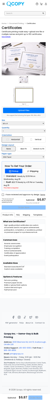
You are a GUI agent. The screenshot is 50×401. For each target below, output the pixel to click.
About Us (29, 323)
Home (4, 23)
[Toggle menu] (3, 3)
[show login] (46, 4)
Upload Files (23, 110)
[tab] (8, 215)
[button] (24, 58)
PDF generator (11, 323)
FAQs (21, 323)
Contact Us (40, 323)
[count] (41, 4)
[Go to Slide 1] (24, 80)
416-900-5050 (25, 348)
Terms (42, 194)
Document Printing (16, 23)
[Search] (43, 13)
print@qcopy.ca (16, 354)
